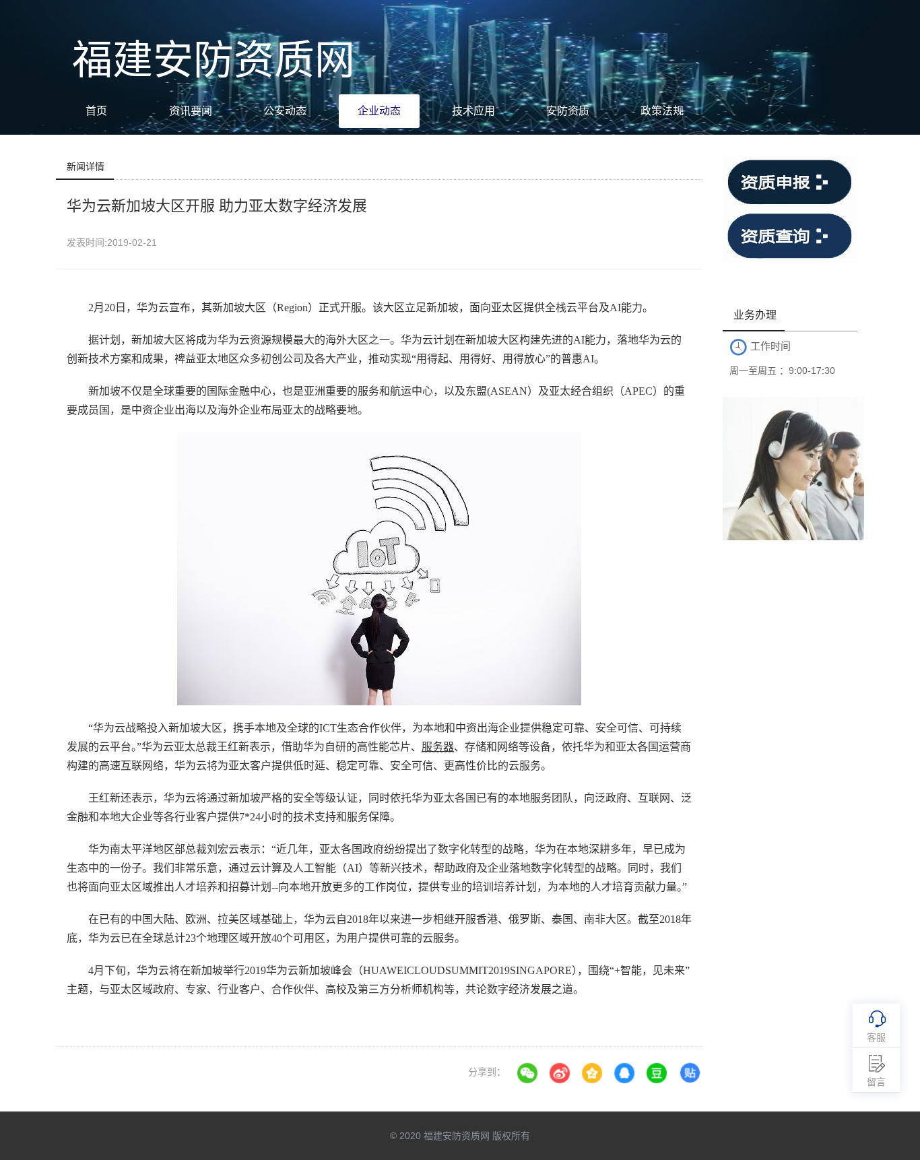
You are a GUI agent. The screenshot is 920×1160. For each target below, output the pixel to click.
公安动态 (284, 111)
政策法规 (662, 111)
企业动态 (379, 111)
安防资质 (567, 111)
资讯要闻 (190, 111)
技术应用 (473, 111)
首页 (96, 111)
